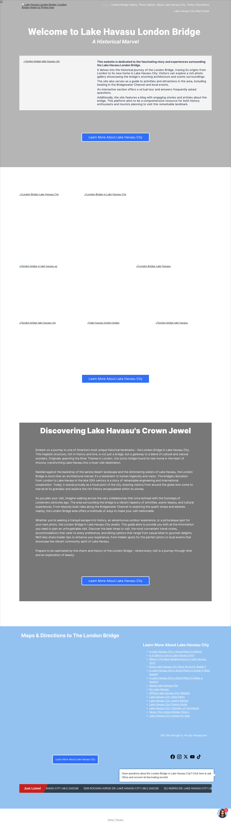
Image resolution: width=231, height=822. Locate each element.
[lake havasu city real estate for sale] (186, 747)
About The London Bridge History (169, 712)
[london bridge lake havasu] (184, 340)
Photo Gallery (147, 4)
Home (105, 4)
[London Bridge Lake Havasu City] (50, 226)
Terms (110, 819)
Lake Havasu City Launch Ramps (168, 700)
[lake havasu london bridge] (115, 340)
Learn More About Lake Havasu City (115, 137)
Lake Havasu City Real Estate (191, 11)
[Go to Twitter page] (186, 757)
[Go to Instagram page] (179, 757)
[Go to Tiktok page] (199, 757)
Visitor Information (198, 4)
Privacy (120, 819)
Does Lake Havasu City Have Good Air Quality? (177, 666)
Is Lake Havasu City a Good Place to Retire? (175, 651)
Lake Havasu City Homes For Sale (169, 715)
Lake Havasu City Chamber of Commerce (174, 708)
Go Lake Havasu (159, 689)
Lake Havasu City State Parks (167, 696)
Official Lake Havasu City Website (169, 693)
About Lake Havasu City (171, 4)
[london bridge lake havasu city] (57, 83)
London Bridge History (124, 4)
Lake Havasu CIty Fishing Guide (168, 704)
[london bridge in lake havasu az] (76, 290)
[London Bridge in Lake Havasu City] (148, 226)
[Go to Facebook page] (172, 757)
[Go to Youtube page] (192, 757)
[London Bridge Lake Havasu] (174, 290)
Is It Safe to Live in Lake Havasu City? (171, 655)
